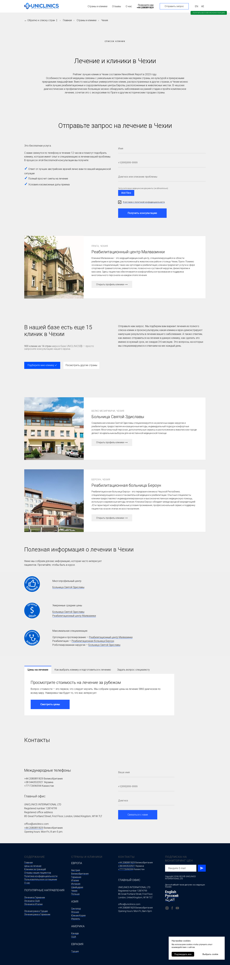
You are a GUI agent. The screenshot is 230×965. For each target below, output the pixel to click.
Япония (75, 912)
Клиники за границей (35, 869)
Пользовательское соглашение (40, 879)
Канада (75, 933)
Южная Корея (78, 915)
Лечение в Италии (33, 904)
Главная (67, 20)
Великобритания (80, 873)
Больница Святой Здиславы (68, 587)
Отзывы (116, 6)
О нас (129, 6)
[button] (209, 13)
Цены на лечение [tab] (38, 669)
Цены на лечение (32, 866)
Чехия (104, 20)
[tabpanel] (99, 695)
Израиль (75, 919)
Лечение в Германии (34, 897)
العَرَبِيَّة (170, 899)
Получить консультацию (142, 213)
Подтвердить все (183, 954)
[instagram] (167, 908)
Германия (76, 877)
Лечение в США (32, 901)
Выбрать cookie (210, 954)
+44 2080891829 (33, 778)
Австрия (75, 870)
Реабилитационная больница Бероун (93, 641)
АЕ (202, 6)
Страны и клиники (97, 6)
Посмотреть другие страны (81, 365)
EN (196, 6)
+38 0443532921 (33, 782)
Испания (75, 884)
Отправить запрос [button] (174, 6)
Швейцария (77, 887)
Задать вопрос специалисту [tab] (133, 669)
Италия (75, 880)
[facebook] (172, 908)
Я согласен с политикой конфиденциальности (144, 202)
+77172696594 (32, 785)
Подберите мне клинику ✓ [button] (42, 365)
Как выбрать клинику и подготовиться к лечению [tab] (83, 669)
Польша (75, 894)
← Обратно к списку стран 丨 (41, 20)
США (73, 937)
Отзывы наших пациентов (37, 872)
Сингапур (76, 908)
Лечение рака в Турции (36, 911)
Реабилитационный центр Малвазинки (74, 615)
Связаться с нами (138, 814)
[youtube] (177, 908)
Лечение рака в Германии (37, 914)
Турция (75, 951)
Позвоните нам (145, 5)
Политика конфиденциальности (40, 876)
